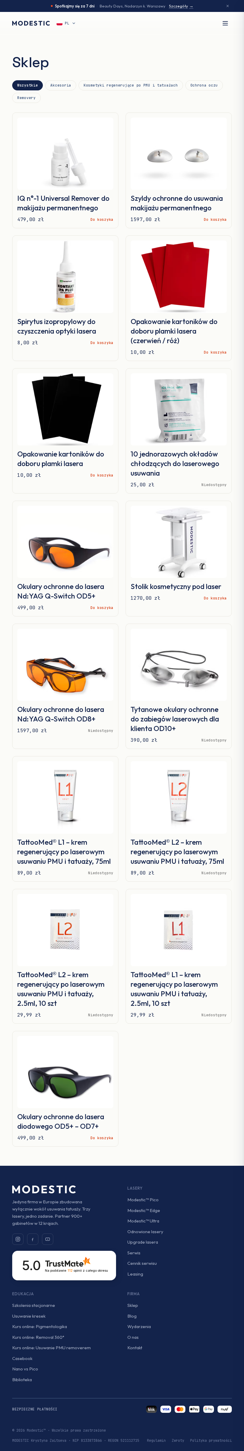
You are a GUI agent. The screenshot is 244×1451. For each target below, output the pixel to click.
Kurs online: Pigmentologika (39, 1326)
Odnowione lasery (145, 1231)
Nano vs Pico (25, 1369)
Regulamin (156, 1440)
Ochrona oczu (204, 85)
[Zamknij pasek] (227, 6)
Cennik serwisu (142, 1263)
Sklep (132, 1305)
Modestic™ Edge (143, 1210)
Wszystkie (27, 85)
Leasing (135, 1274)
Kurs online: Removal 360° (38, 1337)
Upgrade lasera (142, 1242)
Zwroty (178, 1440)
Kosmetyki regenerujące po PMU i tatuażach (131, 85)
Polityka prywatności (211, 1440)
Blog (132, 1316)
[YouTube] (47, 1239)
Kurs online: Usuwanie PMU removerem (51, 1347)
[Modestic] (31, 23)
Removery (26, 97)
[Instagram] (18, 1239)
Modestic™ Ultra (143, 1221)
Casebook (22, 1358)
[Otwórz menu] (225, 23)
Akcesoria (60, 85)
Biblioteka (22, 1379)
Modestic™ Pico (143, 1199)
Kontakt (134, 1347)
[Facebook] (32, 1239)
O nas (133, 1337)
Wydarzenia (139, 1326)
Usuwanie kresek (29, 1316)
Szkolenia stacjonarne (33, 1305)
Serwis (133, 1253)
